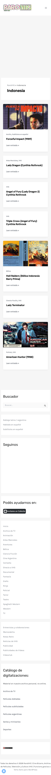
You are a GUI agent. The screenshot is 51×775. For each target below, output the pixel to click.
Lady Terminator (15, 305)
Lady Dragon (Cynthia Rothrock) (24, 165)
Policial (9, 352)
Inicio (5, 526)
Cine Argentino (9, 558)
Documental (8, 572)
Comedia (7, 563)
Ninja (5, 586)
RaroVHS (11, 85)
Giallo (5, 581)
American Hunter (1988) (19, 357)
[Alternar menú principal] (46, 8)
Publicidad (8, 646)
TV (4, 613)
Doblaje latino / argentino (14, 420)
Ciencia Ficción (11, 301)
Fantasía (7, 576)
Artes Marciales (12, 161)
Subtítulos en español (20, 134)
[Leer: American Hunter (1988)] (25, 334)
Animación (8, 535)
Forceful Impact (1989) (19, 139)
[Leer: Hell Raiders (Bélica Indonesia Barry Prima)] (25, 253)
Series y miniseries (12, 722)
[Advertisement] (25, 42)
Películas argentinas (12, 714)
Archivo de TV (9, 531)
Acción (8, 134)
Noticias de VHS (10, 641)
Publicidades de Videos (13, 650)
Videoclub (7, 655)
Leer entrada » (12, 145)
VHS (20, 161)
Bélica (8, 271)
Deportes (7, 729)
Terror (5, 595)
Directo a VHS (9, 567)
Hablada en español (12, 424)
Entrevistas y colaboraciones (16, 627)
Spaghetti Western (11, 604)
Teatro (6, 599)
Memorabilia (9, 632)
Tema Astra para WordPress (25, 770)
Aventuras (7, 544)
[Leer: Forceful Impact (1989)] (25, 116)
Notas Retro (8, 636)
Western (7, 608)
